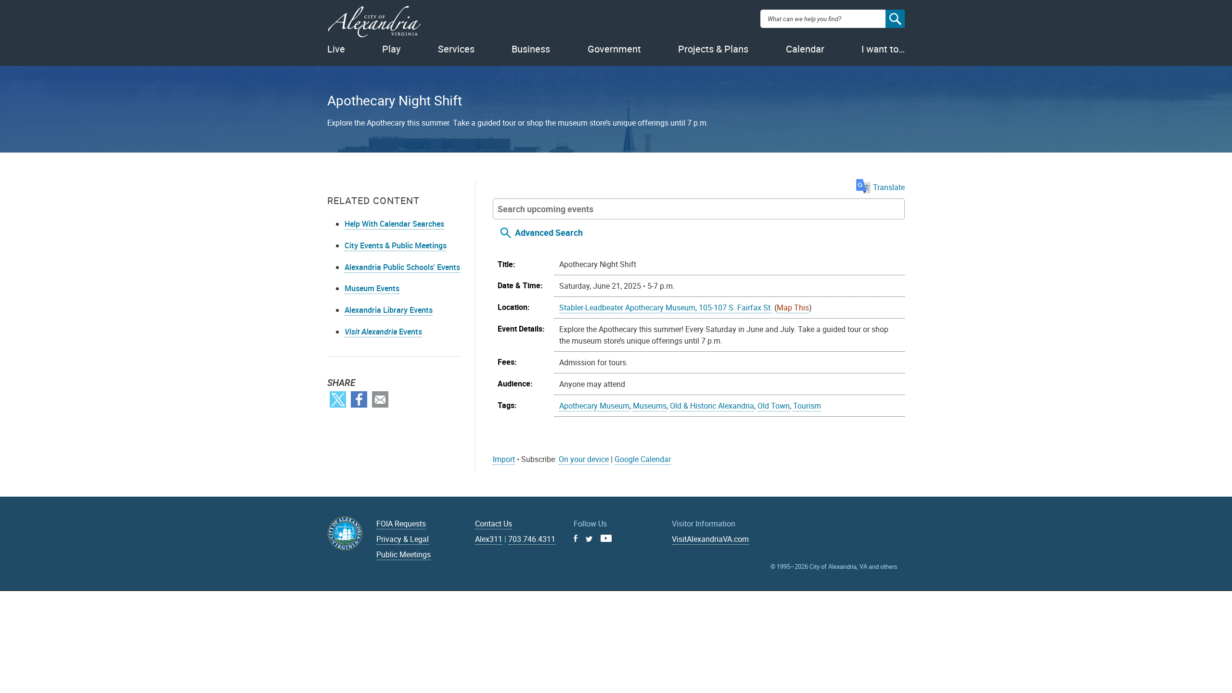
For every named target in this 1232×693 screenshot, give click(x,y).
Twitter (338, 399)
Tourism (807, 405)
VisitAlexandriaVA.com (710, 539)
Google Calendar (643, 459)
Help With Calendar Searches (394, 223)
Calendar (805, 48)
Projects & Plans (713, 48)
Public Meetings (403, 554)
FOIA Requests (401, 523)
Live (336, 48)
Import (504, 459)
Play (391, 48)
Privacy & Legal (402, 539)
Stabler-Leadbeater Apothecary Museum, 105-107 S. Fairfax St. (665, 307)
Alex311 (488, 539)
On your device (584, 459)
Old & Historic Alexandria (712, 405)
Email (380, 399)
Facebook (359, 399)
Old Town (773, 405)
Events (383, 331)
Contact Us (493, 523)
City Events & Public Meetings (396, 245)
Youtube (606, 538)
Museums (650, 405)
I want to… (883, 48)
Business (531, 48)
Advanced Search (549, 232)
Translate (889, 187)
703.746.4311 (531, 539)
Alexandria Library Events (389, 310)
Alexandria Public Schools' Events (402, 267)
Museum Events (372, 288)
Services (456, 48)
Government (614, 48)
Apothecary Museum (594, 405)
